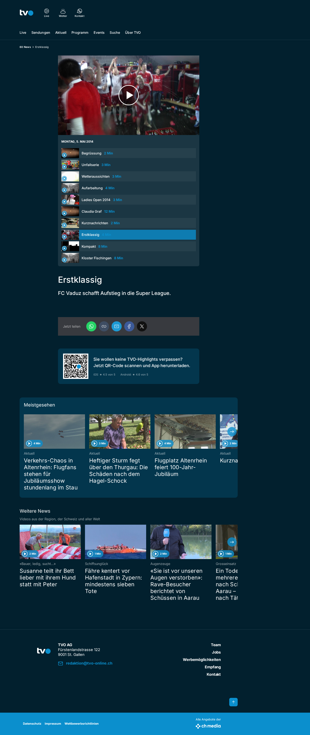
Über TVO (133, 32)
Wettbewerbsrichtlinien (82, 723)
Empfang (213, 667)
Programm (79, 32)
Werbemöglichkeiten (202, 659)
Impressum (53, 723)
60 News (25, 47)
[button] (104, 326)
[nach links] (25, 431)
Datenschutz (32, 723)
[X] (142, 326)
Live (23, 32)
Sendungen (40, 32)
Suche (115, 32)
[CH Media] (208, 725)
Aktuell (60, 32)
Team (216, 645)
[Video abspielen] (128, 95)
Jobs (216, 652)
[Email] (117, 326)
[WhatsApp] (91, 326)
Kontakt (214, 674)
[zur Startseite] (26, 13)
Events (99, 32)
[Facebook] (129, 326)
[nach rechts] (232, 431)
